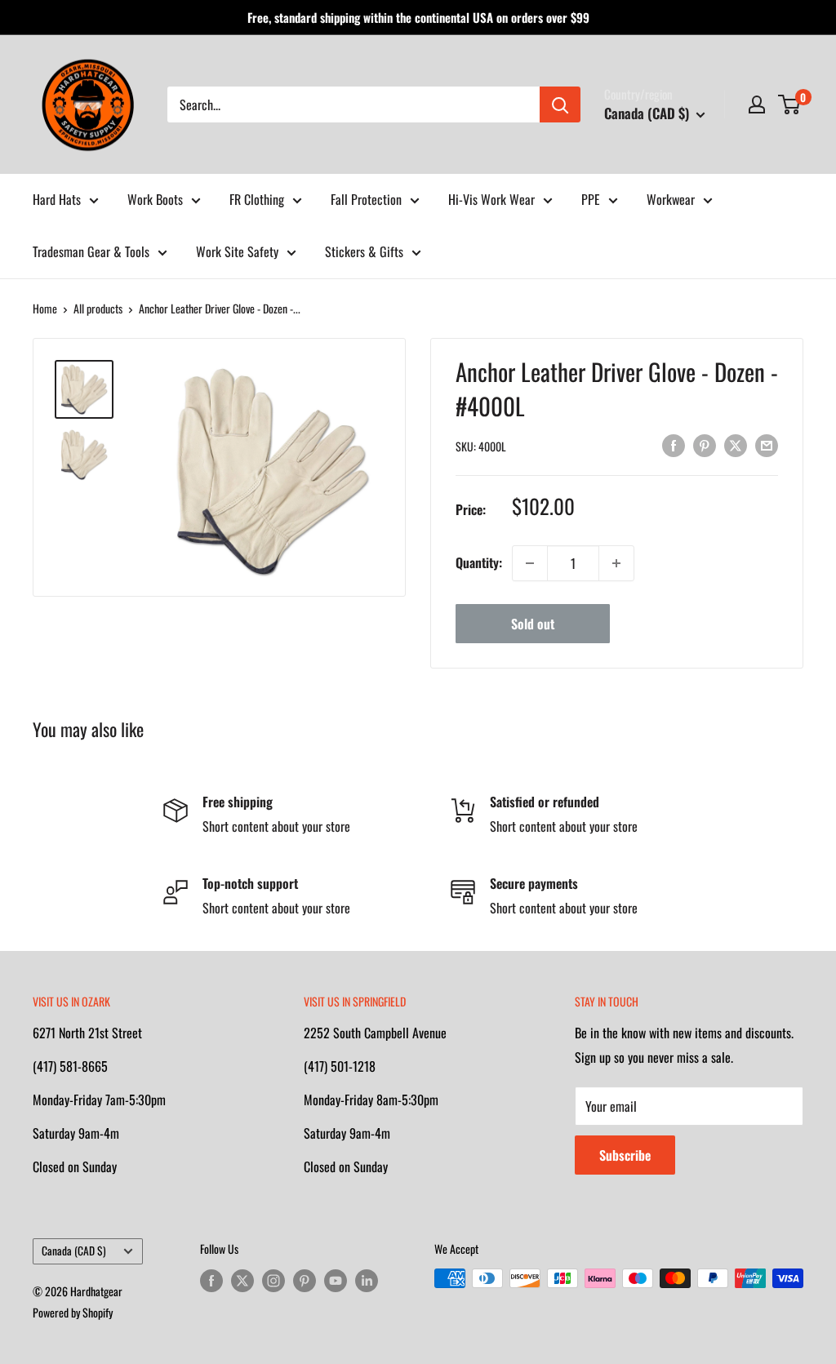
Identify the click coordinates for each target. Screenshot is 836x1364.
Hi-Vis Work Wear (491, 199)
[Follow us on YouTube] (335, 1280)
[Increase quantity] (616, 563)
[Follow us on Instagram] (273, 1280)
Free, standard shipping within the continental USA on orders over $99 (418, 17)
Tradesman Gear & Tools (91, 251)
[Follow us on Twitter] (242, 1280)
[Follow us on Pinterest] (304, 1280)
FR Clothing (256, 199)
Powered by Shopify (73, 1312)
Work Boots (155, 199)
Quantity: (479, 562)
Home (45, 308)
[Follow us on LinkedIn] (366, 1280)
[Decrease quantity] (530, 563)
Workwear (671, 199)
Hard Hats (57, 199)
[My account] (757, 104)
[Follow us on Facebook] (211, 1280)
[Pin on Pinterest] (704, 445)
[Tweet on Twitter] (735, 445)
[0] (790, 104)
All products (97, 308)
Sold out (532, 623)
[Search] (560, 104)
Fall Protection (366, 199)
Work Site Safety (237, 251)
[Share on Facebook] (673, 445)
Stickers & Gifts (364, 251)
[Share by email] (766, 445)
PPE (590, 199)
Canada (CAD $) (74, 1250)
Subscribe (625, 1155)
